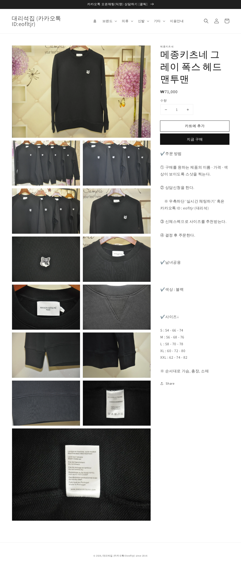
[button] (206, 21)
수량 (163, 101)
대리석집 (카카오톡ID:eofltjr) (119, 555)
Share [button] (170, 383)
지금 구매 (195, 139)
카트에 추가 (195, 126)
